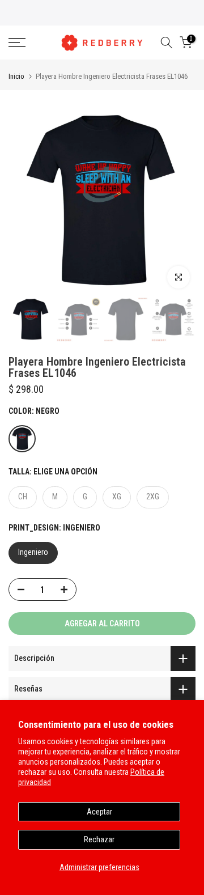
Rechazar (99, 839)
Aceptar (99, 811)
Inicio (16, 76)
